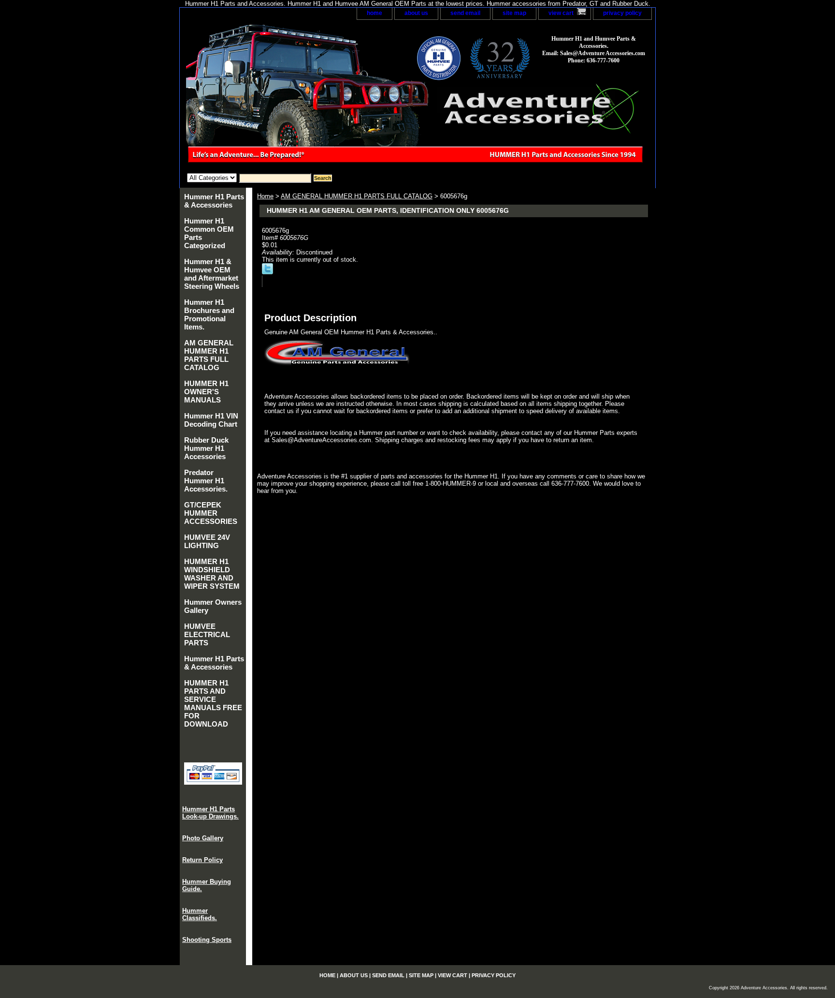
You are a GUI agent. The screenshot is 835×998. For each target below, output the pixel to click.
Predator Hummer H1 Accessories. (206, 480)
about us (416, 13)
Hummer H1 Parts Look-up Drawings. (210, 812)
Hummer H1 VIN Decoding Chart (211, 420)
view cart (561, 13)
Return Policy (202, 860)
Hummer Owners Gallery (213, 606)
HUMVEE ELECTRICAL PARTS (207, 634)
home (374, 13)
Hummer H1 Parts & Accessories (214, 201)
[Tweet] (267, 272)
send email (465, 13)
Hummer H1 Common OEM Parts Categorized (209, 233)
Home (265, 196)
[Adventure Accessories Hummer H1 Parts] (300, 96)
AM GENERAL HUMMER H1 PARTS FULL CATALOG (356, 196)
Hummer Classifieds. (199, 914)
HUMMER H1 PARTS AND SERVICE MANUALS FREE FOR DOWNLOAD (213, 703)
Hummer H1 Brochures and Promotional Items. (209, 314)
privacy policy (622, 13)
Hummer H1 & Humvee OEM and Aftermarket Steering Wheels (211, 273)
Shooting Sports (206, 939)
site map (514, 13)
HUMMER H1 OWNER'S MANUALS (206, 391)
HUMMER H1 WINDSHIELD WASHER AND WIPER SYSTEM (212, 573)
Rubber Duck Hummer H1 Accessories (206, 448)
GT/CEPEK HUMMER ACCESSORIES (210, 513)
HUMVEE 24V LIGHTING (207, 541)
